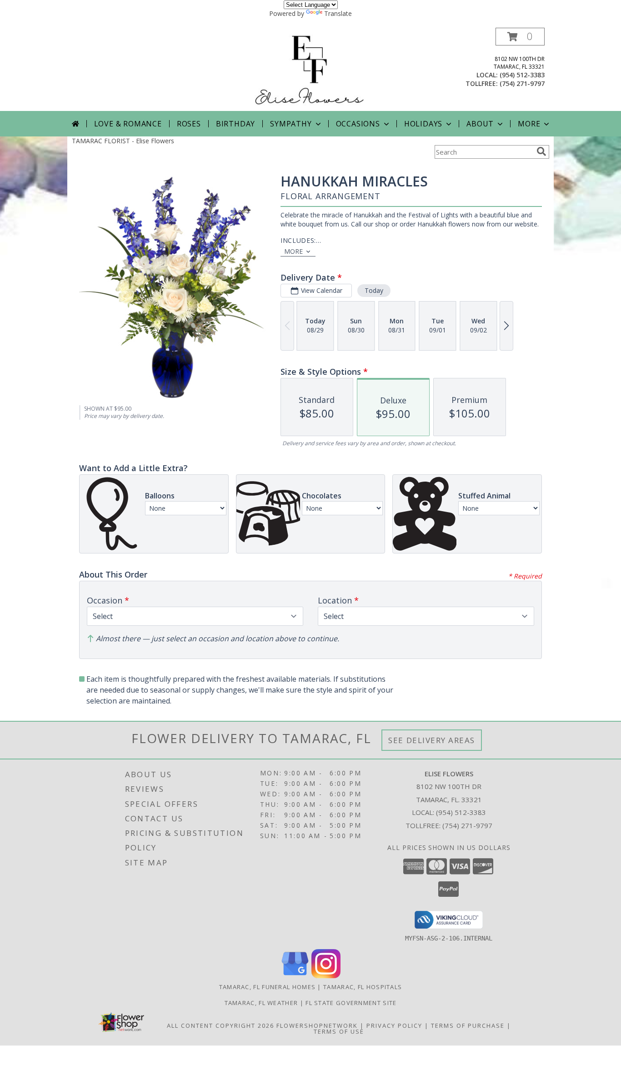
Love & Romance (128, 124)
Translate (338, 13)
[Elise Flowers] (310, 69)
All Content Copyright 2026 (220, 1025)
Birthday (235, 124)
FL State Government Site (350, 1003)
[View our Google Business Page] (295, 975)
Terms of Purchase (468, 1025)
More (529, 124)
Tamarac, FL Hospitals (362, 987)
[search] (541, 151)
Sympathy (290, 124)
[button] (520, 36)
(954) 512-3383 (522, 74)
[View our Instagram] (326, 975)
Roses (189, 124)
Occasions (358, 124)
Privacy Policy (394, 1025)
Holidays (423, 124)
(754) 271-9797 (522, 83)
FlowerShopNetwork (317, 1025)
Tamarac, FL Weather (261, 1003)
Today (374, 290)
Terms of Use (339, 1031)
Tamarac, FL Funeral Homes (267, 987)
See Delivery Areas (431, 740)
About (480, 124)
